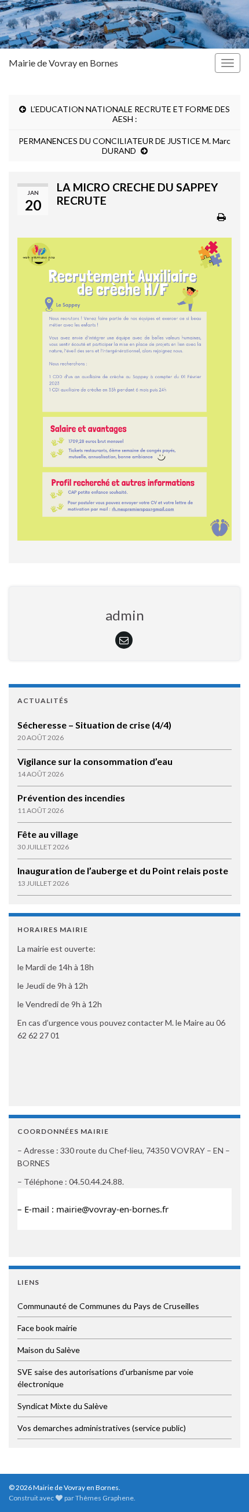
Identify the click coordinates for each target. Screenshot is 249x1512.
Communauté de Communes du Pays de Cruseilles (108, 1306)
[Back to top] (222, 1486)
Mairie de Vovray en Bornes (63, 62)
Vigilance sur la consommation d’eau (95, 761)
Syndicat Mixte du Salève (62, 1406)
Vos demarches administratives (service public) (101, 1428)
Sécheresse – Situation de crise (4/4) (94, 724)
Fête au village (47, 834)
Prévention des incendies (71, 797)
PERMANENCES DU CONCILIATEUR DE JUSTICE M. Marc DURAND (124, 146)
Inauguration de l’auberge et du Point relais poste (122, 870)
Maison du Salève (48, 1350)
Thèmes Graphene (104, 1497)
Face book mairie (47, 1328)
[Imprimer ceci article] (221, 216)
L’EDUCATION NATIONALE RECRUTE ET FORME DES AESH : (130, 114)
